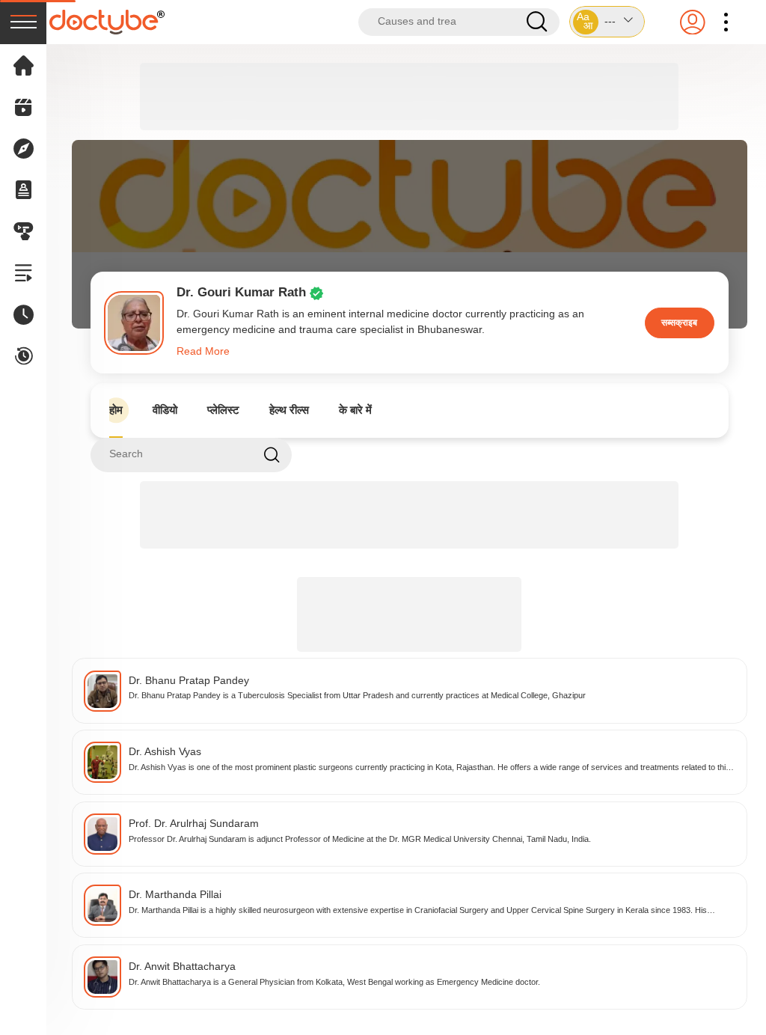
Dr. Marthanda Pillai (175, 894)
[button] (607, 21)
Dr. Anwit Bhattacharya (182, 966)
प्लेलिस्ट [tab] (223, 409)
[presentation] (23, 22)
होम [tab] (116, 409)
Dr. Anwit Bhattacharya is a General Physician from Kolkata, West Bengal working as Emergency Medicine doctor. (334, 981)
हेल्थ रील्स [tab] (289, 409)
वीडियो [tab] (165, 409)
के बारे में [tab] (355, 409)
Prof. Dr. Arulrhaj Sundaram (194, 823)
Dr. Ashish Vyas (165, 751)
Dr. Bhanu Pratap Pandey (189, 680)
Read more (203, 351)
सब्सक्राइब (679, 322)
